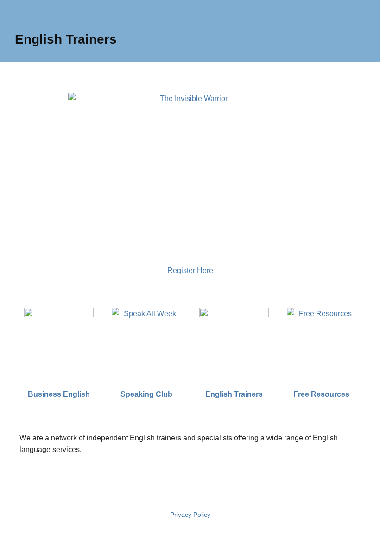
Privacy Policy (190, 514)
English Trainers (66, 39)
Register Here (190, 270)
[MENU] (18, 9)
